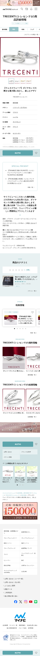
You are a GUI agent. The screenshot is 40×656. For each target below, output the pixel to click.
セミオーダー (17, 133)
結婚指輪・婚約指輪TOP (24, 493)
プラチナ (15, 112)
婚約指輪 (15, 102)
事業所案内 (22, 625)
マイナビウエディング (9, 493)
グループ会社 (22, 628)
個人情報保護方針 (12, 628)
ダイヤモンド (17, 122)
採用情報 (30, 628)
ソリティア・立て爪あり (20, 107)
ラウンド (15, 126)
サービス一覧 (13, 625)
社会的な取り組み (32, 625)
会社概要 (5, 625)
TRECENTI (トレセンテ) (12, 495)
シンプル (15, 117)
